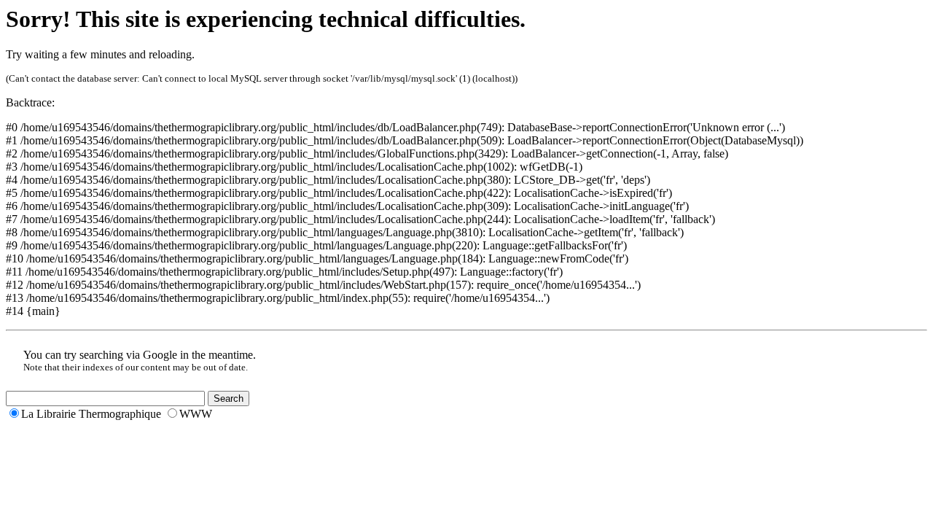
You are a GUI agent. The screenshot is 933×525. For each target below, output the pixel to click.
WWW (195, 414)
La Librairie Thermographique (91, 414)
